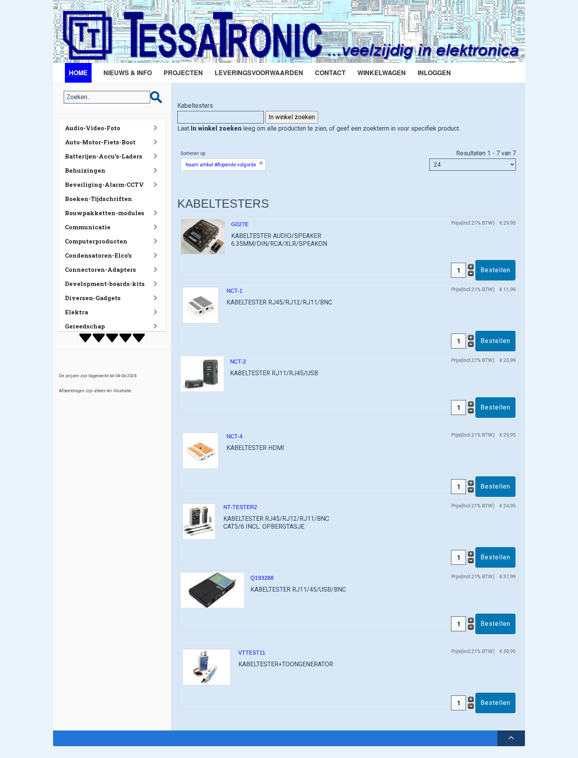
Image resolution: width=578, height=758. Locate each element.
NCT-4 (234, 436)
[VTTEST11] (206, 666)
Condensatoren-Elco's (98, 255)
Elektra (76, 312)
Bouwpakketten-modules (104, 213)
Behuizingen (85, 170)
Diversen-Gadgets (93, 298)
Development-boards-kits (105, 284)
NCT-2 (238, 361)
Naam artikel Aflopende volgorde (221, 165)
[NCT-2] (202, 373)
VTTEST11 (251, 652)
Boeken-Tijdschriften (98, 199)
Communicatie (87, 227)
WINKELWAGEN (381, 72)
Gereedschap (85, 326)
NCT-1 (234, 291)
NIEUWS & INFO (127, 72)
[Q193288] (212, 590)
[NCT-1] (200, 304)
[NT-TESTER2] (199, 521)
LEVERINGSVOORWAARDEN (259, 72)
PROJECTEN (183, 72)
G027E (240, 224)
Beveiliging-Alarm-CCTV (104, 184)
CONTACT (330, 72)
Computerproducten (96, 241)
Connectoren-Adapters (100, 269)
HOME (78, 72)
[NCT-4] (200, 450)
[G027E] (203, 236)
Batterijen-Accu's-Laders (103, 156)
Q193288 (262, 578)
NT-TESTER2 (240, 507)
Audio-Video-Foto (92, 128)
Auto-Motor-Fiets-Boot (100, 142)
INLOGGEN (434, 72)
